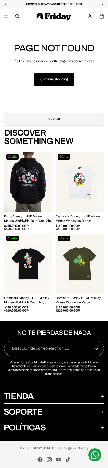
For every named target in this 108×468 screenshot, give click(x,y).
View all (54, 119)
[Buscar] (17, 16)
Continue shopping (54, 79)
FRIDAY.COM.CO (43, 448)
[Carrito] (101, 16)
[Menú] (6, 16)
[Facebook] (40, 459)
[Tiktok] (68, 459)
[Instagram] (49, 459)
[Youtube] (59, 459)
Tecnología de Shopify (73, 448)
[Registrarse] (95, 348)
